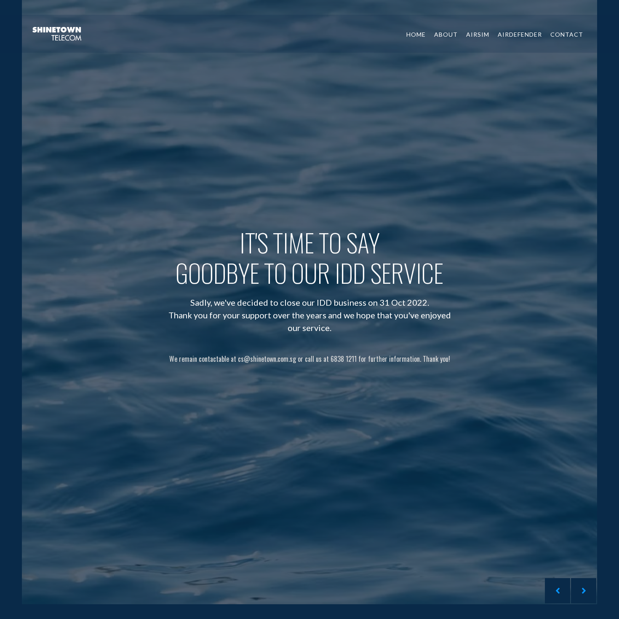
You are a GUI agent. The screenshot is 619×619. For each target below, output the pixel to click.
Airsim (477, 34)
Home (416, 34)
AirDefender (520, 34)
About (446, 34)
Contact (566, 34)
